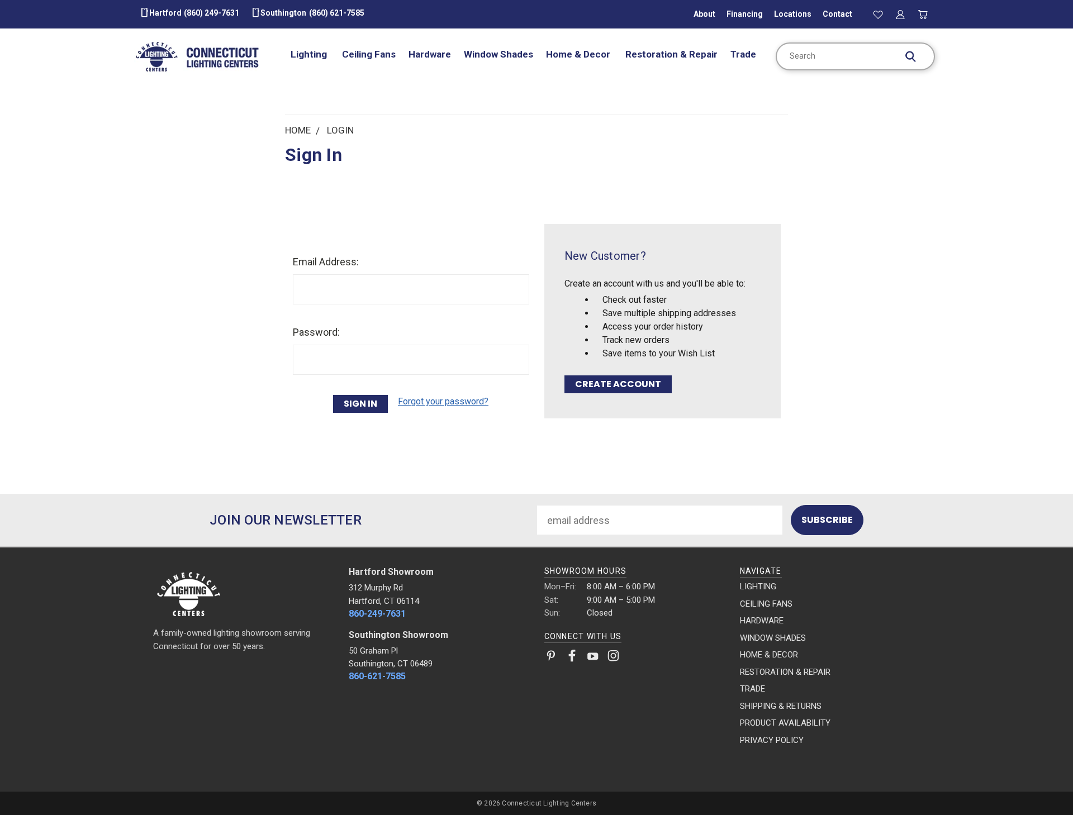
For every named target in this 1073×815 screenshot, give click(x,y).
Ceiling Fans (369, 54)
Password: (316, 332)
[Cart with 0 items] (923, 14)
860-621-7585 (377, 676)
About (704, 13)
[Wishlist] (878, 14)
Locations (792, 13)
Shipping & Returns (781, 706)
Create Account (618, 384)
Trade (743, 54)
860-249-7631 (377, 613)
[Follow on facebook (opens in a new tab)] (572, 658)
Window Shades (498, 54)
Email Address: (326, 262)
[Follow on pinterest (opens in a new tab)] (551, 658)
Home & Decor (579, 54)
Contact (837, 13)
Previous (1039, 780)
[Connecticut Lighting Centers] (243, 593)
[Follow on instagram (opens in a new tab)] (613, 658)
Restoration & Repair (671, 54)
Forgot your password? (443, 401)
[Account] (900, 14)
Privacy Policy (772, 740)
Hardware (430, 54)
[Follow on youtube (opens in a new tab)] (593, 658)
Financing (745, 13)
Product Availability (785, 723)
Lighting (310, 54)
